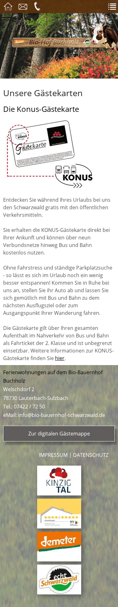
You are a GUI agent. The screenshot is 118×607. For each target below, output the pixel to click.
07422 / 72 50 (29, 406)
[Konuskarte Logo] (59, 154)
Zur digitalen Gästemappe (59, 433)
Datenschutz (91, 454)
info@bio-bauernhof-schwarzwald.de (61, 415)
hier (60, 358)
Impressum (53, 454)
